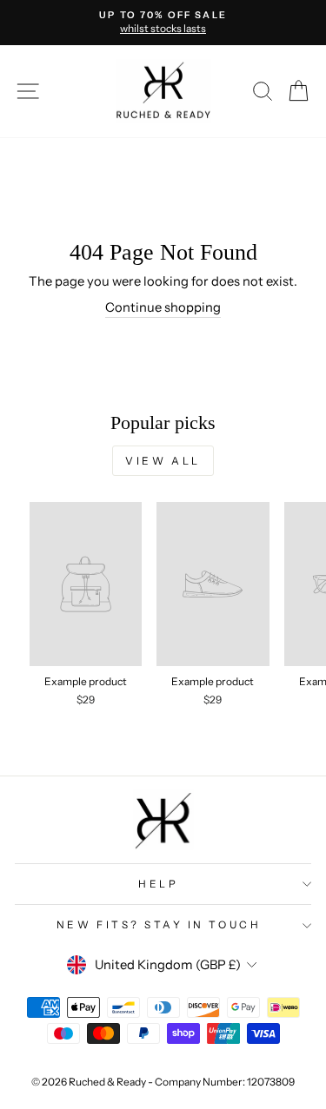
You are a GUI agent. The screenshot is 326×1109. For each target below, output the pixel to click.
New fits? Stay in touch (159, 925)
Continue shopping (163, 307)
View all (163, 460)
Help (158, 884)
